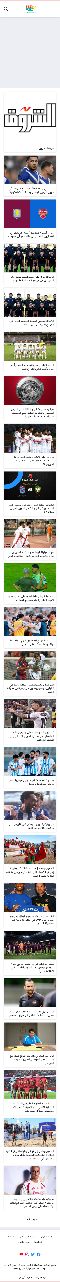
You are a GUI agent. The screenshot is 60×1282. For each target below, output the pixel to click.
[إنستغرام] (27, 1254)
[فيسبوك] (38, 1254)
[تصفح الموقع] (54, 9)
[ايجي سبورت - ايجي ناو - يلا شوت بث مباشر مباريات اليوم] (30, 8)
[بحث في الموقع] (6, 9)
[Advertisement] (30, 51)
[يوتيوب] (21, 1254)
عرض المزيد (30, 1219)
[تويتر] (32, 1254)
